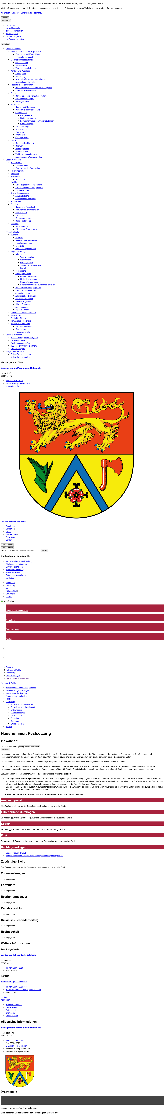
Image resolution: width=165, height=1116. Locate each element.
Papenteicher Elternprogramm (28, 287)
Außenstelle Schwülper (25, 198)
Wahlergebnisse (22, 148)
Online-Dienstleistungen (21, 354)
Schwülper (10, 537)
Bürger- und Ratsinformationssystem (31, 95)
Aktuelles (19, 237)
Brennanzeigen (26, 123)
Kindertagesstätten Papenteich (28, 184)
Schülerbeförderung (23, 220)
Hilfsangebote (21, 65)
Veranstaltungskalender (25, 68)
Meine (8, 531)
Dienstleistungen (22, 126)
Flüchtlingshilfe (17, 170)
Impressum (10, 1012)
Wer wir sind (25, 259)
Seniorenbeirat (21, 226)
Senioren (14, 223)
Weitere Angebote (23, 301)
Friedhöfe (15, 173)
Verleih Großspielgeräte (30, 265)
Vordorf (9, 539)
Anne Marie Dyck (14, 981)
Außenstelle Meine (23, 195)
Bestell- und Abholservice (26, 240)
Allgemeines (20, 254)
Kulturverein (20, 329)
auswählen (5, 749)
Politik (13, 93)
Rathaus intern (12, 1015)
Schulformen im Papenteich (27, 209)
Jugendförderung (18, 251)
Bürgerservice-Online (15, 351)
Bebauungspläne (18, 340)
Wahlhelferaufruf (22, 151)
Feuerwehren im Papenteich (27, 168)
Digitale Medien (22, 309)
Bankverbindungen (14, 1004)
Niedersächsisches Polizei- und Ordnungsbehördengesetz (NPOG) (34, 855)
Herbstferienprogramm (29, 279)
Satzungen (20, 134)
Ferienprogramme (23, 273)
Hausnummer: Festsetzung (17, 678)
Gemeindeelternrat (23, 218)
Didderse (10, 528)
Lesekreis (19, 245)
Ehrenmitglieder (22, 165)
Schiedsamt (16, 201)
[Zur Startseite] (73, 518)
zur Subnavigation (13, 36)
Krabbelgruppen (22, 190)
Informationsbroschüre (25, 57)
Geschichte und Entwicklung (27, 54)
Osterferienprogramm (29, 276)
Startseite (10, 667)
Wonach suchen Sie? (10, 550)
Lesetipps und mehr (23, 243)
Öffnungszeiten (22, 137)
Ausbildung (20, 76)
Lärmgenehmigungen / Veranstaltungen (37, 120)
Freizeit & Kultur (12, 232)
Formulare (19, 132)
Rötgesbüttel (11, 534)
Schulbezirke (21, 212)
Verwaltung (15, 104)
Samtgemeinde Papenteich (21, 368)
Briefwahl (19, 145)
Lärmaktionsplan (18, 348)
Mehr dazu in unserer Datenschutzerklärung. (21, 12)
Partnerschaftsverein (24, 326)
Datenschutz (11, 1010)
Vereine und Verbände (20, 323)
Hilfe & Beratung (22, 304)
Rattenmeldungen (28, 118)
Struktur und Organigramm (26, 107)
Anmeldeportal (21, 307)
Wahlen (14, 140)
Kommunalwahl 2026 (24, 143)
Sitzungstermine (22, 101)
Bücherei (14, 234)
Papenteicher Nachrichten (22, 84)
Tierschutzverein (22, 332)
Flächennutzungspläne (20, 343)
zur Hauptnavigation (14, 30)
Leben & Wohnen (13, 159)
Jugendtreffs (20, 270)
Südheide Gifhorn (18, 318)
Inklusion (19, 215)
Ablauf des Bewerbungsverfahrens (30, 79)
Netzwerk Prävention (24, 298)
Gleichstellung (21, 62)
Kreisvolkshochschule (20, 193)
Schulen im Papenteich (25, 207)
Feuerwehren (16, 162)
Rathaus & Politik (13, 48)
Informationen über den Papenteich (26, 51)
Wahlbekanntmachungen (26, 154)
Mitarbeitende (21, 129)
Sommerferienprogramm (30, 282)
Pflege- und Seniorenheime (27, 229)
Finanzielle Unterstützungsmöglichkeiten (37, 284)
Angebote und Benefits (25, 82)
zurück (4, 997)
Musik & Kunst (17, 315)
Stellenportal (20, 73)
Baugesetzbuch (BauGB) (16, 852)
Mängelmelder (26, 115)
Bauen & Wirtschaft (14, 334)
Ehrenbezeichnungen (24, 98)
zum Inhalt (10, 25)
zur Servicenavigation (15, 39)
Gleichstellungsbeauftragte (22, 59)
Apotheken (20, 179)
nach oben (5, 999)
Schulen (14, 204)
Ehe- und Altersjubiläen (25, 90)
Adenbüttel (10, 526)
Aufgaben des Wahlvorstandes (28, 157)
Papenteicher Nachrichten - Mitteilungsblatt (33, 87)
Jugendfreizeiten (22, 293)
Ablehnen (5, 18)
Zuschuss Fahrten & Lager (26, 295)
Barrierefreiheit (12, 1007)
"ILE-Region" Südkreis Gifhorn (24, 345)
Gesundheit (16, 176)
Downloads (25, 268)
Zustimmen (6, 20)
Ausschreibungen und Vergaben (24, 337)
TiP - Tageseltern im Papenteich (29, 187)
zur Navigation (12, 33)
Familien (14, 182)
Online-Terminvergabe (20, 356)
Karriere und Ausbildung (21, 70)
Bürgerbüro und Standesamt (27, 109)
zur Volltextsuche (13, 28)
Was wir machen (27, 257)
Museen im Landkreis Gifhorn (23, 312)
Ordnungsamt (21, 112)
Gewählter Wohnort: (9, 746)
